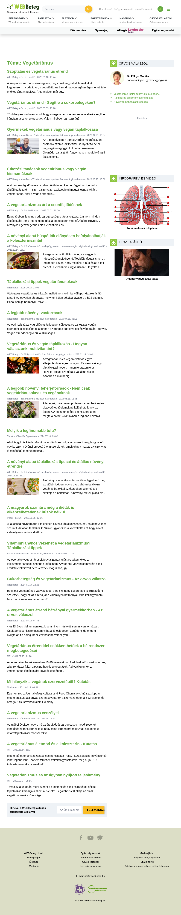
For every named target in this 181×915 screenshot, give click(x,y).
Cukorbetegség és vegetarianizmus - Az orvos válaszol (57, 579)
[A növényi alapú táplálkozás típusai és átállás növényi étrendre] (23, 487)
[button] (19, 20)
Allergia (122, 30)
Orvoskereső (105, 9)
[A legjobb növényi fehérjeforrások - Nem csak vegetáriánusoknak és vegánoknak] (23, 411)
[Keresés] (88, 9)
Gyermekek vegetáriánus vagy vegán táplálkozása (52, 129)
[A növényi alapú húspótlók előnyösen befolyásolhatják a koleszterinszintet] (23, 262)
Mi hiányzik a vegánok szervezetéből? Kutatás (48, 681)
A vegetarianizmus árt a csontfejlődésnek (44, 204)
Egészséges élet (163, 30)
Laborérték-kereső (142, 9)
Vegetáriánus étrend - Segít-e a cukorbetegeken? (51, 102)
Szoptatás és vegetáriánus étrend (37, 71)
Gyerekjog (102, 30)
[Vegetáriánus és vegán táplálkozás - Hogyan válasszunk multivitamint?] (23, 367)
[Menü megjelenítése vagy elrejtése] (168, 9)
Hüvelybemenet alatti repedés (130, 101)
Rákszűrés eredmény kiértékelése (133, 97)
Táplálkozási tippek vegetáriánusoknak (42, 281)
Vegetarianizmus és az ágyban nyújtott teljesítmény (53, 775)
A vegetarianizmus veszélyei (33, 713)
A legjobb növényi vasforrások (34, 313)
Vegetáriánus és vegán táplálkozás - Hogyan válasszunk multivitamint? (47, 346)
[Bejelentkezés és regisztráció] (160, 9)
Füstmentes (78, 30)
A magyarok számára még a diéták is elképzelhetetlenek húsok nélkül (40, 509)
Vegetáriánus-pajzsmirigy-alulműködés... (136, 93)
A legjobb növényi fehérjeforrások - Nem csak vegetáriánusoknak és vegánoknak (48, 390)
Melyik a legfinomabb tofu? (31, 430)
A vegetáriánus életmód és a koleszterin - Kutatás (52, 744)
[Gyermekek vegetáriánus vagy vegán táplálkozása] (23, 148)
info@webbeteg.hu (94, 876)
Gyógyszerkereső (123, 9)
